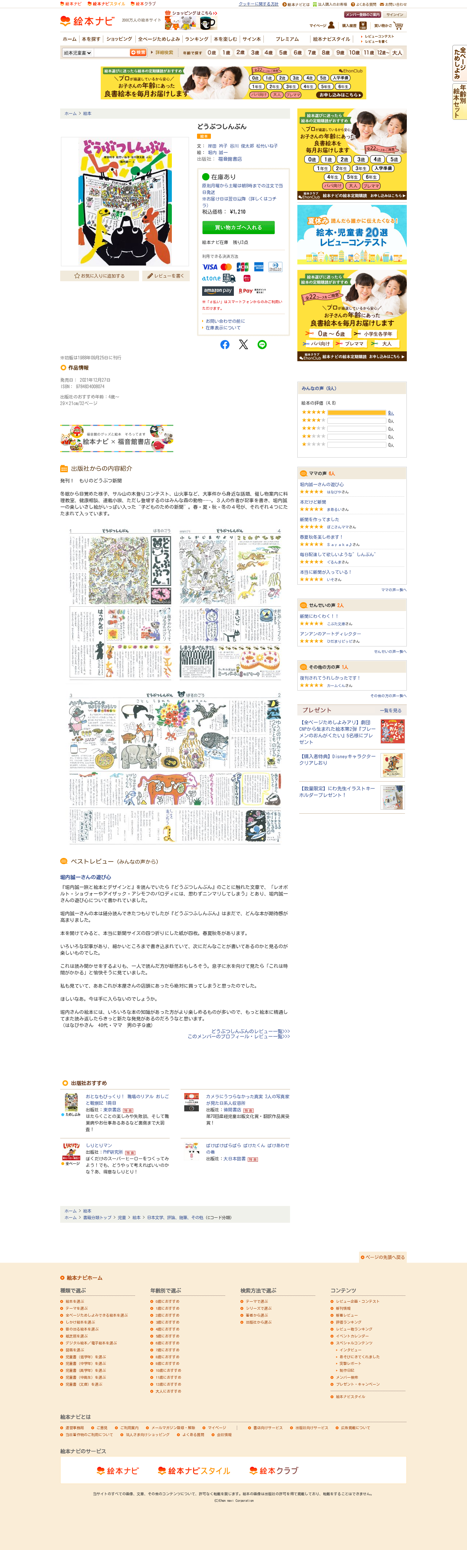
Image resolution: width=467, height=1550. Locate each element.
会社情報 (224, 1434)
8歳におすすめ (168, 1357)
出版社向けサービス (312, 1427)
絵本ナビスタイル (350, 1396)
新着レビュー (347, 1315)
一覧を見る (391, 710)
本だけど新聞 (313, 502)
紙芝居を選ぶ (77, 1336)
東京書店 (112, 1109)
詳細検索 (164, 52)
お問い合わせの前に (225, 321)
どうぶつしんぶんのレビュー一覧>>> (250, 1031)
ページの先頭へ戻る (385, 1257)
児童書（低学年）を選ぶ (86, 1357)
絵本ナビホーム (85, 1277)
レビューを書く (169, 276)
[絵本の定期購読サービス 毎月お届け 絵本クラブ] (143, 3)
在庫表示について (223, 327)
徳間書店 (232, 1109)
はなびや (334, 492)
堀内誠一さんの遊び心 (85, 877)
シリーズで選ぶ (258, 1308)
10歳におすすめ (168, 1370)
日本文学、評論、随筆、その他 (175, 1217)
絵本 (87, 113)
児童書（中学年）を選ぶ (86, 1363)
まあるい (334, 509)
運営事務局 (75, 1427)
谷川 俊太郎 (242, 146)
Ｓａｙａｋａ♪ (339, 544)
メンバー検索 (347, 1377)
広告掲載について (355, 1427)
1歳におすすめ (168, 1308)
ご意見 (102, 1427)
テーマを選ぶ (77, 1308)
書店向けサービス (268, 1427)
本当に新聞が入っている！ (326, 572)
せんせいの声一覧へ (390, 651)
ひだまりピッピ (339, 641)
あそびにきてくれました (360, 1357)
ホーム (71, 113)
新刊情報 (343, 1308)
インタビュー (351, 1350)
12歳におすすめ (168, 1384)
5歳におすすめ (168, 1336)
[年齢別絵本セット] (459, 116)
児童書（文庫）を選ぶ (84, 1384)
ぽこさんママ (338, 527)
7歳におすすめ (168, 1350)
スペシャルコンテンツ (354, 1343)
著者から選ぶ (257, 1315)
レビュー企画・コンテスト (358, 1301)
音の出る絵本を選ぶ (82, 1329)
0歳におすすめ (168, 1301)
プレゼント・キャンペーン (358, 1384)
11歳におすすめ (168, 1377)
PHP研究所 (113, 1152)
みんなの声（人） (320, 388)
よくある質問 (193, 1434)
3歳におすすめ (168, 1322)
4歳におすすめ (168, 1329)
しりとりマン (99, 1145)
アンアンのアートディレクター (330, 633)
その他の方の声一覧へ (388, 696)
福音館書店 (230, 159)
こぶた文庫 (336, 624)
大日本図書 (235, 1158)
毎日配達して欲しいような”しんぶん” (339, 554)
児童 (122, 1217)
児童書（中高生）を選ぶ (86, 1377)
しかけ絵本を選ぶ (80, 1322)
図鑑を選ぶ (75, 1350)
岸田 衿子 (218, 146)
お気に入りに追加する (103, 276)
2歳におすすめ (168, 1315)
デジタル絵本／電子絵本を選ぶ (91, 1343)
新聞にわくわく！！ (319, 616)
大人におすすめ (168, 1391)
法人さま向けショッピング (148, 1434)
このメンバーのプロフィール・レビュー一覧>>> (239, 1036)
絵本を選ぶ (75, 1301)
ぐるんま (334, 562)
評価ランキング (349, 1322)
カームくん (336, 685)
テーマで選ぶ (257, 1301)
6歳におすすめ (168, 1343)
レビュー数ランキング (354, 1329)
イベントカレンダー (352, 1336)
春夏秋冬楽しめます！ (322, 537)
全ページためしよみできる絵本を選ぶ (97, 1315)
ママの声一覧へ (394, 590)
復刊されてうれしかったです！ (330, 678)
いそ (330, 579)
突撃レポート (351, 1363)
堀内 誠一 (218, 152)
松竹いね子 (267, 146)
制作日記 (347, 1370)
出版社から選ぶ (258, 1322)
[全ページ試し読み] (459, 78)
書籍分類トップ (97, 1217)
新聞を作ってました (319, 519)
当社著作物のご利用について (89, 1434)
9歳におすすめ (168, 1363)
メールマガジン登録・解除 (173, 1427)
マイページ (217, 1427)
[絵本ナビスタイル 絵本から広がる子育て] (106, 3)
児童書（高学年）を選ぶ (86, 1370)
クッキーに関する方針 (259, 4)
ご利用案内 (129, 1427)
